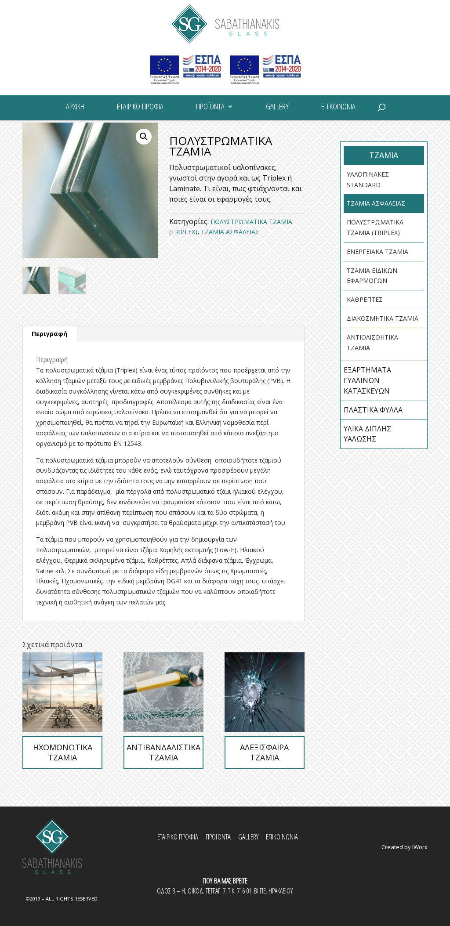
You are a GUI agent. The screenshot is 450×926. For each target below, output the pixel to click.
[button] (144, 137)
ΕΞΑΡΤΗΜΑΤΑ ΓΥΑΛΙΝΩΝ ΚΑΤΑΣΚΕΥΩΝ (367, 380)
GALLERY (277, 107)
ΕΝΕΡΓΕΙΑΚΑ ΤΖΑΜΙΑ (377, 251)
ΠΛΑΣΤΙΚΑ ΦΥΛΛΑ (373, 410)
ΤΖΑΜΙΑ (383, 155)
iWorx (420, 847)
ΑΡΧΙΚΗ (75, 107)
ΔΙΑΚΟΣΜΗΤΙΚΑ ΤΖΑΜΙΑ (382, 318)
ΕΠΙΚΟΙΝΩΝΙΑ (338, 107)
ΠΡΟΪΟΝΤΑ (210, 107)
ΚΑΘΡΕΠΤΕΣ (365, 299)
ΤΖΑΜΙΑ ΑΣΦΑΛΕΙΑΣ (230, 232)
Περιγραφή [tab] (49, 333)
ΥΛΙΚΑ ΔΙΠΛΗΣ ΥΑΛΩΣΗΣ (367, 434)
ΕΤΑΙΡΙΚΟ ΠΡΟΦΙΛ (140, 107)
